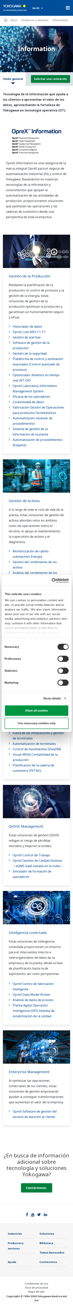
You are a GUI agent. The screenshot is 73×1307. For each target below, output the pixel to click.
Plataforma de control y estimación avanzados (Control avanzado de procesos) (38, 364)
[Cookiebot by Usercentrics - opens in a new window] (52, 580)
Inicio (14, 20)
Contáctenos (36, 1188)
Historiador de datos (27, 326)
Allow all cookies (36, 710)
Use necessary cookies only (36, 723)
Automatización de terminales (34, 744)
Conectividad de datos (28, 402)
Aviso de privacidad (36, 1287)
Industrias (15, 1233)
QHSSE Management (26, 826)
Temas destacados (52, 1252)
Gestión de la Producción (29, 276)
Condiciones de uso (36, 1283)
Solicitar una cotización (50, 79)
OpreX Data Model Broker (31, 994)
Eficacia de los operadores (31, 396)
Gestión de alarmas (27, 337)
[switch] (63, 659)
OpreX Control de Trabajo (31, 855)
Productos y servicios (34, 20)
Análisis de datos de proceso (33, 1000)
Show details (52, 698)
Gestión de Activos (24, 500)
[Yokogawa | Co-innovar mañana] (15, 7)
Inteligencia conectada (28, 932)
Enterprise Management (29, 1071)
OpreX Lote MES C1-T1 (29, 332)
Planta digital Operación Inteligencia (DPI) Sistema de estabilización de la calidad (34, 1010)
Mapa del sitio (36, 1291)
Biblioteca (46, 1243)
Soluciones (47, 1233)
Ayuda (12, 1262)
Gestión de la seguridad (30, 353)
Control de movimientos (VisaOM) (37, 749)
